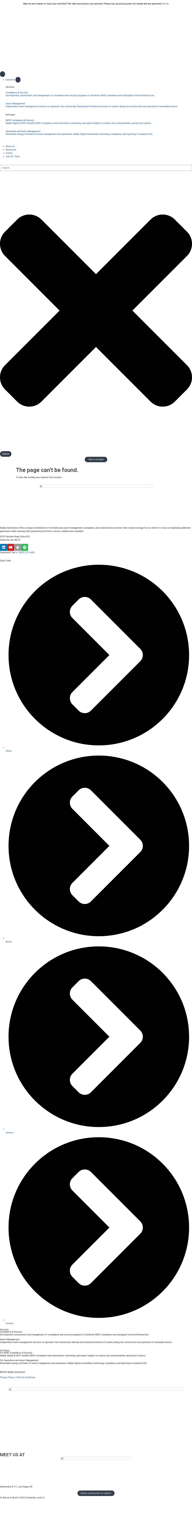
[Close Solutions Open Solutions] (18, 80)
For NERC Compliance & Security (16, 1352)
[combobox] (96, 168)
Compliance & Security (11, 1331)
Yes (163, 3)
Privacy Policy (7, 1377)
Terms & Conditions (25, 1377)
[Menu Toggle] (2, 74)
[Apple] (17, 547)
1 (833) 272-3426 (26, 552)
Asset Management (10, 1339)
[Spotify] (24, 547)
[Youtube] (10, 547)
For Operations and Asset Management (19, 1360)
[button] (7, 141)
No (167, 3)
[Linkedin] (3, 547)
